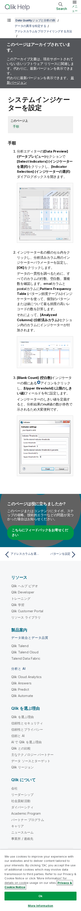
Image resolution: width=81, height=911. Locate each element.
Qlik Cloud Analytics (26, 677)
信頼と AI (18, 736)
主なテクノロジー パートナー (32, 754)
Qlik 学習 (17, 605)
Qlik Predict (20, 689)
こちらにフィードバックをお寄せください (40, 532)
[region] (40, 880)
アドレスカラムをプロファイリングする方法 (43, 31)
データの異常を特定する (30, 26)
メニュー (75, 8)
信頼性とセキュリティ (27, 723)
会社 (14, 788)
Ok (40, 896)
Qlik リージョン (22, 767)
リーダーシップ (22, 794)
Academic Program (26, 813)
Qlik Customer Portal (27, 611)
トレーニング (20, 598)
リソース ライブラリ (26, 617)
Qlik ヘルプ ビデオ (24, 586)
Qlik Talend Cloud (24, 652)
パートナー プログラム (27, 820)
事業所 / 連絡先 (22, 838)
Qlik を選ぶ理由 (22, 717)
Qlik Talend (20, 646)
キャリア (17, 826)
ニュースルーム (22, 832)
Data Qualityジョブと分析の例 (35, 20)
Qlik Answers (21, 683)
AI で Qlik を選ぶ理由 (26, 742)
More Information (40, 905)
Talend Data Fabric (25, 658)
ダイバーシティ (22, 807)
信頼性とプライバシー (27, 729)
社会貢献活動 (20, 801)
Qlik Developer (22, 592)
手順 (16, 126)
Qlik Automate (22, 696)
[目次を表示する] (9, 20)
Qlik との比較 (21, 748)
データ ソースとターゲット (30, 761)
